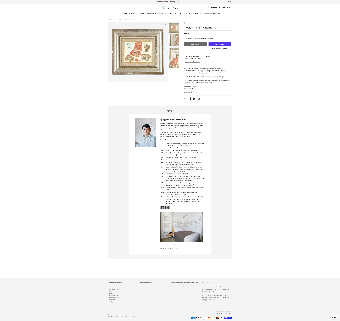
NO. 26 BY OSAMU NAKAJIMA (169, 248)
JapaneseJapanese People (169, 245)
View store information (192, 62)
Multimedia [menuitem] (169, 13)
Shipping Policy (114, 298)
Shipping (195, 38)
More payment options (219, 49)
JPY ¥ (229, 2)
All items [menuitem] (132, 13)
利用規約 (112, 300)
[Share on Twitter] (194, 98)
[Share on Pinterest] (199, 98)
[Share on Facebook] (190, 98)
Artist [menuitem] (185, 13)
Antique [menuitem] (178, 13)
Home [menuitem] (125, 13)
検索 (110, 291)
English (219, 313)
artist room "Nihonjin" (217, 77)
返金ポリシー (113, 302)
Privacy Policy (113, 295)
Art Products (118, 19)
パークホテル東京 (114, 289)
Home (111, 19)
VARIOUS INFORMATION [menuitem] (211, 13)
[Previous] (111, 52)
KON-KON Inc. (113, 287)
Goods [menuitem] (160, 13)
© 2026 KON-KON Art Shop (116, 317)
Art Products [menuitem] (151, 13)
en (225, 2)
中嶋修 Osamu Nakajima (191, 23)
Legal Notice (113, 293)
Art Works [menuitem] (141, 13)
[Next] (165, 52)
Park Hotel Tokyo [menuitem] (195, 13)
